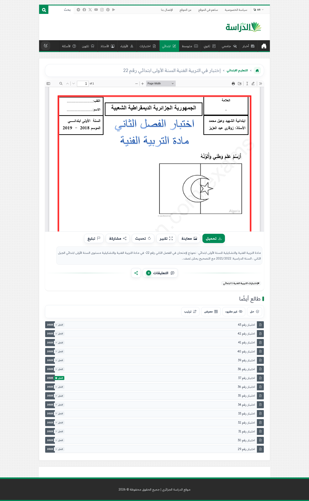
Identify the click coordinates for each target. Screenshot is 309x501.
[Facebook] (84, 9)
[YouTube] (96, 9)
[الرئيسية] (264, 46)
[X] (90, 9)
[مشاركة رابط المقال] (136, 273)
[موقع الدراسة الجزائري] (243, 27)
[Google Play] (114, 9)
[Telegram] (78, 9)
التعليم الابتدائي (237, 70)
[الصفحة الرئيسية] (257, 70)
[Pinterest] (108, 9)
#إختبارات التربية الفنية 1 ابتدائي (241, 283)
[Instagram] (102, 9)
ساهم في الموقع (208, 9)
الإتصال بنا (167, 9)
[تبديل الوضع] (45, 45)
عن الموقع (185, 9)
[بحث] (43, 9)
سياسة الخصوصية (236, 9)
